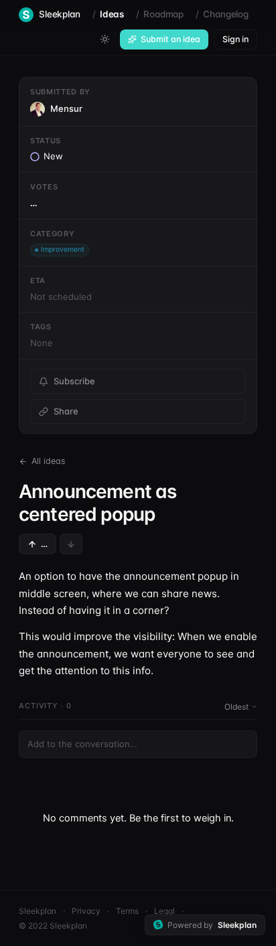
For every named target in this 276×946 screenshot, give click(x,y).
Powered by (212, 925)
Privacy (86, 911)
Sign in (235, 39)
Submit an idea (170, 39)
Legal (164, 911)
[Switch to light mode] (104, 39)
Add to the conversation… (82, 743)
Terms (127, 911)
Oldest (236, 707)
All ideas (48, 461)
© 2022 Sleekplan (53, 926)
